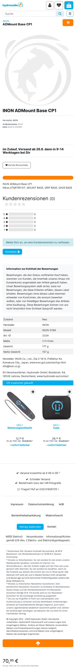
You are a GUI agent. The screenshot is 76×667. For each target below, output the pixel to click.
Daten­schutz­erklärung (41, 504)
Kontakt (51, 526)
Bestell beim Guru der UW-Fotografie (40, 482)
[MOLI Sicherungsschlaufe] (20, 406)
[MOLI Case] (56, 406)
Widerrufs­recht (54, 515)
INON (6, 21)
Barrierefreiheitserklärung (26, 515)
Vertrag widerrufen (30, 526)
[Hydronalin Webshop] (24, 5)
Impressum (17, 504)
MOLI (19, 426)
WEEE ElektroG (14, 536)
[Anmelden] (49, 5)
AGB (61, 504)
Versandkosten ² (27, 441)
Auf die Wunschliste (18, 165)
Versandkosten (34, 536)
